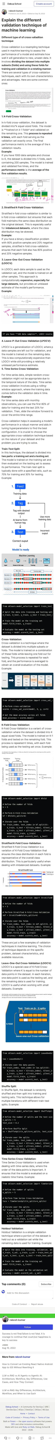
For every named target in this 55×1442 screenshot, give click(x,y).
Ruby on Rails (28, 1427)
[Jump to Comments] (19, 1438)
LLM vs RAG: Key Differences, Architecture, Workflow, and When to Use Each (24, 1392)
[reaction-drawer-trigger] (7, 1438)
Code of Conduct (19, 1304)
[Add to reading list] (31, 1438)
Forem (13, 1421)
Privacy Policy (29, 1417)
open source (27, 1421)
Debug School (12, 1407)
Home (22, 1413)
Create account (44, 3)
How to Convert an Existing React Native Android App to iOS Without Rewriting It (27, 1366)
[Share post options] (50, 1438)
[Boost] (42, 1438)
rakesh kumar (16, 10)
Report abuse (37, 1304)
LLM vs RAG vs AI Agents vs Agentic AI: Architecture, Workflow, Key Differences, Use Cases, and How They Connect (24, 1378)
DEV (13, 1424)
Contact (31, 1413)
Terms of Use (44, 1417)
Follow (27, 1327)
